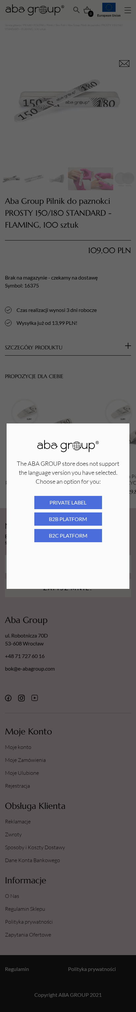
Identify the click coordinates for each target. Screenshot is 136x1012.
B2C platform (68, 535)
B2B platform (68, 519)
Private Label (68, 502)
